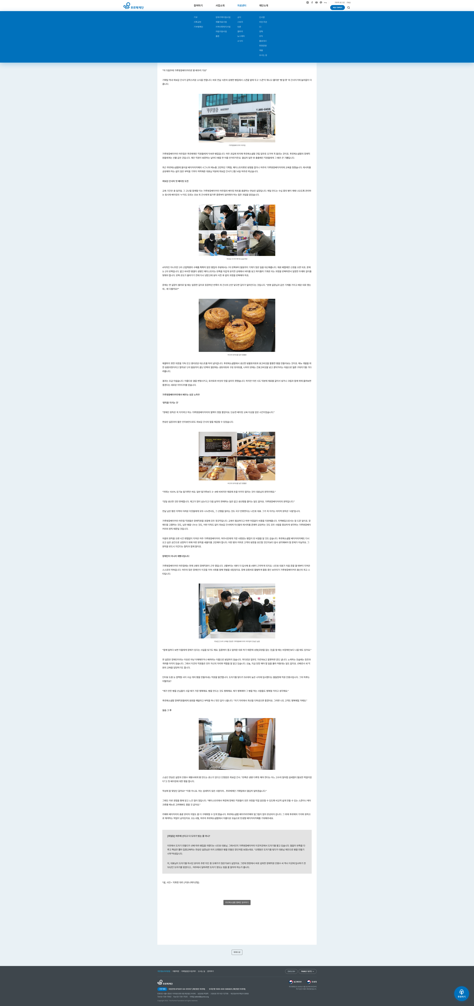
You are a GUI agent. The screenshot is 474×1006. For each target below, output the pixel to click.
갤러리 (240, 31)
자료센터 (241, 5)
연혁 (261, 31)
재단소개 (263, 5)
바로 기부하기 (337, 8)
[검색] (349, 8)
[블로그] (325, 2)
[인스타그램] (307, 2)
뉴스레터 (241, 36)
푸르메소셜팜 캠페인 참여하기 (237, 902)
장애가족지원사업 (223, 17)
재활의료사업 (221, 22)
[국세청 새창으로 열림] (312, 982)
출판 (217, 36)
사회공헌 (197, 22)
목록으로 (237, 952)
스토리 (240, 22)
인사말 (262, 17)
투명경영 (263, 45)
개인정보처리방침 (163, 971)
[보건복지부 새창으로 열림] (295, 982)
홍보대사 (263, 41)
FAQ (349, 2)
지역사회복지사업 (223, 27)
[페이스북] (312, 2)
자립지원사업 (221, 31)
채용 (261, 50)
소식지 (240, 41)
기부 (196, 17)
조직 (261, 36)
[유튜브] (316, 2)
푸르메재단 (133, 5)
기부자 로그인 (340, 2)
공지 (239, 17)
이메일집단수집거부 (188, 971)
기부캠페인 (198, 27)
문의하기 (210, 971)
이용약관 (176, 971)
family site (306, 971)
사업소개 (220, 5)
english (291, 971)
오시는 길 (263, 55)
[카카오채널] (321, 2)
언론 (239, 27)
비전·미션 (263, 22)
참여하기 (198, 5)
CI (260, 27)
